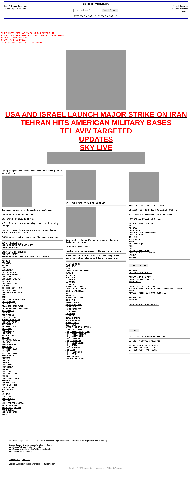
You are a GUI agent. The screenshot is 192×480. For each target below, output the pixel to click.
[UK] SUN (70, 350)
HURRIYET (70, 300)
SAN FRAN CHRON (10, 378)
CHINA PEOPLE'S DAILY (78, 271)
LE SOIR (70, 316)
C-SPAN (5, 286)
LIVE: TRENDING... (12, 243)
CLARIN (69, 273)
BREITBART (7, 277)
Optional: (76, 16)
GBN (67, 293)
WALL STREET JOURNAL (13, 403)
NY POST (6, 351)
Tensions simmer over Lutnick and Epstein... (28, 210)
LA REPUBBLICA (73, 309)
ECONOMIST (71, 280)
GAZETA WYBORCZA (75, 291)
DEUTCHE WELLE (137, 235)
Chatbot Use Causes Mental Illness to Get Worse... (95, 251)
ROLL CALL (7, 371)
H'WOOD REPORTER (11, 319)
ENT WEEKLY (8, 310)
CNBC (4, 295)
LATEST (17, 407)
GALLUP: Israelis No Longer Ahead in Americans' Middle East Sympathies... (29, 231)
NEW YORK (7, 347)
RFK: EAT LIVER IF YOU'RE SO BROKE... (87, 203)
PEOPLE (5, 362)
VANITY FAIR (8, 398)
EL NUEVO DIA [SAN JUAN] (16, 308)
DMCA (17, 460)
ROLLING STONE (10, 374)
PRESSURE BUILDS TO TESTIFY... (19, 214)
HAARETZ (70, 295)
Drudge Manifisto (34, 447)
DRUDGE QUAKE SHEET (140, 277)
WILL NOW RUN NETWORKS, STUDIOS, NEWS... (152, 214)
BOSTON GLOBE (9, 272)
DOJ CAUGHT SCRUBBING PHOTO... (19, 219)
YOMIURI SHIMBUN (75, 359)
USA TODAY (7, 396)
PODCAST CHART (10, 254)
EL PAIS (70, 284)
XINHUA (132, 255)
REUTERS (133, 253)
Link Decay (26, 460)
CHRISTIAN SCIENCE (12, 292)
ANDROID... (135, 300)
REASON (5, 369)
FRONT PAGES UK (10, 247)
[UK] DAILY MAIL (75, 331)
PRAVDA (132, 248)
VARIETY (6, 401)
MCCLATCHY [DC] (137, 244)
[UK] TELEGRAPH (74, 352)
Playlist (29, 451)
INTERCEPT (7, 324)
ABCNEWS (6, 261)
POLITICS (143, 253)
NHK (131, 246)
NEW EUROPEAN (73, 320)
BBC (4, 268)
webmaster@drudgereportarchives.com (39, 464)
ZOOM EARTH (135, 282)
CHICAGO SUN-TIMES (12, 288)
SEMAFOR (6, 380)
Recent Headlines (180, 6)
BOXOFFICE (7, 252)
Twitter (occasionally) (42, 449)
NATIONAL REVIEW (11, 340)
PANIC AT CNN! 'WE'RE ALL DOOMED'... (150, 205)
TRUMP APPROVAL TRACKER (15, 256)
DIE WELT (70, 275)
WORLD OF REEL (10, 412)
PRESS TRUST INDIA (139, 250)
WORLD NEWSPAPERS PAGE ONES (17, 245)
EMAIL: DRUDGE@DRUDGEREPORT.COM (147, 336)
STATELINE (7, 389)
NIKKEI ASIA (72, 322)
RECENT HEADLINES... (140, 273)
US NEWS (6, 394)
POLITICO (7, 365)
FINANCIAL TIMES (75, 286)
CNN (4, 297)
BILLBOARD (7, 270)
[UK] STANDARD (73, 347)
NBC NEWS (7, 342)
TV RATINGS (20, 252)
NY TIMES (7, 353)
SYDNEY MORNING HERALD (78, 327)
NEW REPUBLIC (9, 344)
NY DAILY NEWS (10, 349)
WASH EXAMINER (10, 405)
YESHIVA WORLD (73, 356)
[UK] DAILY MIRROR (76, 334)
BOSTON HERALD (10, 274)
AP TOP (132, 226)
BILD (68, 268)
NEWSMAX (6, 358)
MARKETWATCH (8, 331)
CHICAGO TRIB (9, 290)
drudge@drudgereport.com (40, 445)
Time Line (183, 11)
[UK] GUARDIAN (73, 341)
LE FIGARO (71, 311)
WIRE (15, 353)
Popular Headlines (180, 9)
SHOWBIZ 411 (8, 383)
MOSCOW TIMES (73, 318)
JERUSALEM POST (74, 304)
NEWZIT (5, 360)
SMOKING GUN (8, 387)
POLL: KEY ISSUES (39, 256)
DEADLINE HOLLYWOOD (13, 306)
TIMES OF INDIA (74, 329)
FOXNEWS (6, 313)
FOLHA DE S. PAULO (76, 289)
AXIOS (5, 265)
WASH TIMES (8, 410)
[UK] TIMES (72, 354)
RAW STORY (7, 367)
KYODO (132, 241)
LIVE (15, 385)
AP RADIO (134, 228)
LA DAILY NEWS (10, 326)
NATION (5, 337)
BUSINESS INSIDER (11, 279)
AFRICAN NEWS (73, 264)
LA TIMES (7, 328)
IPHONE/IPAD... (137, 297)
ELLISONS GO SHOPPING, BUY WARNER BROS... (153, 210)
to (99, 16)
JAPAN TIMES (72, 302)
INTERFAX (134, 237)
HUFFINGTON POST (11, 322)
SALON (5, 376)
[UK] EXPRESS (73, 338)
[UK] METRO (72, 345)
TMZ (4, 392)
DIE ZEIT (70, 277)
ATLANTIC (7, 263)
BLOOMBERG (134, 230)
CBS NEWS (7, 281)
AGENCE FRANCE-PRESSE (141, 223)
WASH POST (7, 407)
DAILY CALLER (9, 304)
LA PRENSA (71, 307)
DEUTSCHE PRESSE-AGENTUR (143, 232)
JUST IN (12, 317)
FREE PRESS (8, 315)
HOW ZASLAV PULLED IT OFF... (145, 219)
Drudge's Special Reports (15, 9)
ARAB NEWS (71, 266)
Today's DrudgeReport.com (15, 6)
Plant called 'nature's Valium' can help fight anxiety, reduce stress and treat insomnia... (93, 257)
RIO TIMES (71, 325)
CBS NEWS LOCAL (10, 283)
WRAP (4, 414)
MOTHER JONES (9, 335)
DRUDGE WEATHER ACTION (141, 279)
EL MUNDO (70, 282)
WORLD (152, 253)
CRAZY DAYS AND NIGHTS (14, 299)
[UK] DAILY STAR (75, 336)
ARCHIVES (134, 270)
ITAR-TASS (134, 239)
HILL (4, 317)
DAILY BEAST (8, 301)
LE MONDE (70, 313)
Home (11, 460)
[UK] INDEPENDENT (75, 343)
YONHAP (132, 257)
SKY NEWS (7, 385)
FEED (87, 331)
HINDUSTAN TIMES (75, 298)
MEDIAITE (7, 333)
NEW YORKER (8, 356)
